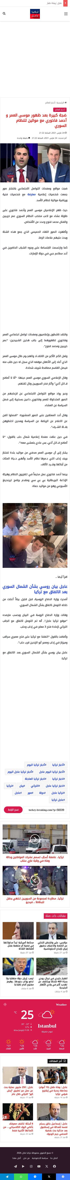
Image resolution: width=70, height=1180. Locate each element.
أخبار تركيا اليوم (36, 764)
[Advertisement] (35, 59)
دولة (41, 792)
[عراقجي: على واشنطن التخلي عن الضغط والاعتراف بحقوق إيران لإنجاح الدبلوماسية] (51, 931)
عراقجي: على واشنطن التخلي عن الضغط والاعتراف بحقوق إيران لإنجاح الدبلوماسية (52, 945)
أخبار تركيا (57, 764)
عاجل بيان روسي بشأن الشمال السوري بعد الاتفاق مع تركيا (35, 589)
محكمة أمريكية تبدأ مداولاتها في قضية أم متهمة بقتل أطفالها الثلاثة (18, 945)
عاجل (17, 792)
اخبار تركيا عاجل (54, 785)
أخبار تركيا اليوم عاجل (51, 771)
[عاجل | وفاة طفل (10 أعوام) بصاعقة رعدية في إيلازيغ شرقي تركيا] (52, 1075)
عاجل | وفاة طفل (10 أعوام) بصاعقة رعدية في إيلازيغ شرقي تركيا (32, 3)
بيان (21, 785)
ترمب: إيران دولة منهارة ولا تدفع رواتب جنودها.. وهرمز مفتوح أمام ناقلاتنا (20, 981)
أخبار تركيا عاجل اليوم (20, 771)
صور (30, 792)
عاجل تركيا (57, 799)
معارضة (33, 194)
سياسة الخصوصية (40, 1158)
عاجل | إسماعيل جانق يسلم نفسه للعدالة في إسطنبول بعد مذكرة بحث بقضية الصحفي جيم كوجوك (53, 1129)
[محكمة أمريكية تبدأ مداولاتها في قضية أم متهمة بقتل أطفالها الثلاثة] (18, 931)
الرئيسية (61, 103)
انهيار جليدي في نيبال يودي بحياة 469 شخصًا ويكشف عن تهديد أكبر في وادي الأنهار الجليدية (52, 983)
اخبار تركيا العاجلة (35, 778)
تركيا (9, 785)
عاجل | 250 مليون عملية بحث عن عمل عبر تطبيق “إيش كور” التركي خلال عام (18, 1090)
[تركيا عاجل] (35, 14)
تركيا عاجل (57, 792)
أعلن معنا (17, 1158)
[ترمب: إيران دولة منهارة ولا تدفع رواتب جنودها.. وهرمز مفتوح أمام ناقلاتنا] (18, 966)
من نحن (26, 1158)
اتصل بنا (54, 1158)
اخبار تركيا (57, 778)
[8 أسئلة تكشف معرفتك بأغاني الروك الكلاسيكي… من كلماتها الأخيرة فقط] (18, 1112)
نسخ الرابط (13, 810)
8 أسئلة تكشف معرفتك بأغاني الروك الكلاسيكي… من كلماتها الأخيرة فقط (18, 1127)
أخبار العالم (50, 103)
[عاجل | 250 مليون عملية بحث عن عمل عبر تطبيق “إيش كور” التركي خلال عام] (18, 1075)
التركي (35, 785)
